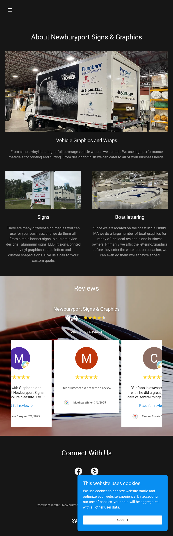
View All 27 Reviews (86, 332)
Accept (122, 519)
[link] (19, 405)
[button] (24, 9)
